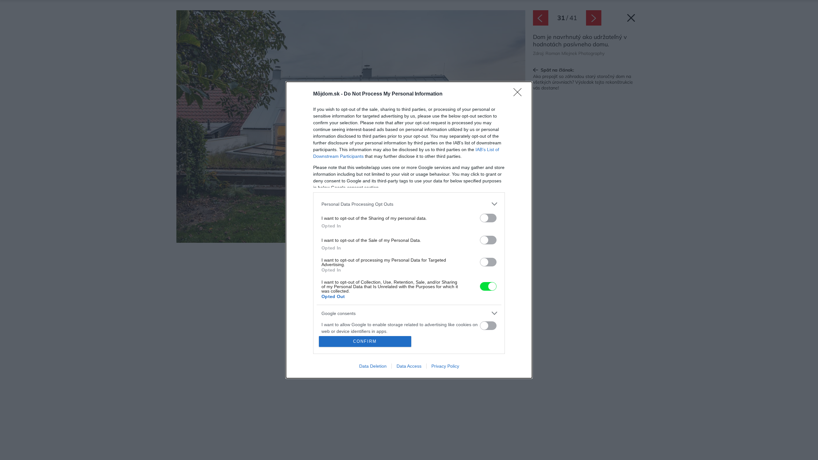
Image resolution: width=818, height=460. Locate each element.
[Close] (519, 94)
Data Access (409, 366)
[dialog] (409, 230)
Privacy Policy (445, 366)
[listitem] (409, 204)
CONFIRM (365, 341)
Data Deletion (373, 366)
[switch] (488, 218)
